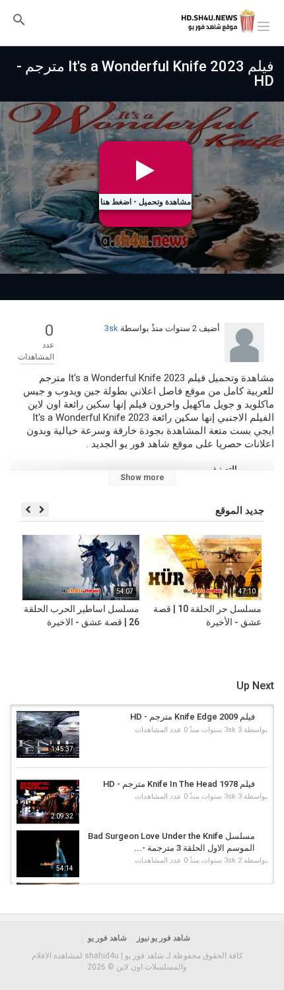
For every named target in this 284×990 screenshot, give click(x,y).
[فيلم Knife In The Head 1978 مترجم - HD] (48, 801)
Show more (142, 477)
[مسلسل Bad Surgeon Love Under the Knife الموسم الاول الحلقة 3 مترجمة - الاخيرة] (48, 853)
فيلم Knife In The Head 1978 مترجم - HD (179, 784)
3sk (111, 328)
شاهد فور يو (107, 938)
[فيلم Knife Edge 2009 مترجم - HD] (48, 734)
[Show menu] (263, 25)
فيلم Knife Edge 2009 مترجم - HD (192, 717)
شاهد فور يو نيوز (163, 938)
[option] (203, 595)
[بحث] (19, 19)
